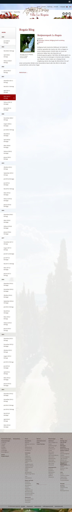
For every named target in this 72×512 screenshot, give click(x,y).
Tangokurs (50, 473)
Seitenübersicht (59, 506)
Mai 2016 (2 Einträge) (7, 312)
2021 (3, 76)
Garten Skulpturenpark (5, 455)
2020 (3, 114)
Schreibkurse (28, 450)
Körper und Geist (29, 480)
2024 (3, 47)
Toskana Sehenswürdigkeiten (64, 452)
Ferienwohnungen (6, 438)
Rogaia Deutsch (26, 17)
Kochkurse (27, 482)
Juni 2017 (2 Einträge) (7, 258)
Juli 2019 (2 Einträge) (9, 179)
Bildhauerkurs (51, 472)
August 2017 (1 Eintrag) (7, 249)
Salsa (26, 476)
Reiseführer (63, 447)
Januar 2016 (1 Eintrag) (7, 329)
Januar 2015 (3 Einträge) (7, 384)
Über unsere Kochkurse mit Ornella (51, 449)
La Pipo (3, 445)
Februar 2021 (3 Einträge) (8, 103)
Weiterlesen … (23, 72)
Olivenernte (28, 497)
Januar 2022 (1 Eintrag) (7, 71)
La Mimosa (3, 442)
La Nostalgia (4, 450)
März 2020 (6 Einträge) (7, 146)
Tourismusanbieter (64, 480)
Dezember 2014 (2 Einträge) (8, 394)
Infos (61, 438)
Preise (38, 442)
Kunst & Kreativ (63, 478)
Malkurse (27, 442)
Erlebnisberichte (52, 467)
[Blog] (67, 6)
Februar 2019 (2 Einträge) (8, 199)
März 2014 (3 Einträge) (7, 426)
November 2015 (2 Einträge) (8, 345)
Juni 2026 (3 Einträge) (7, 42)
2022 (3, 66)
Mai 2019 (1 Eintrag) (9, 189)
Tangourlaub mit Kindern (28, 468)
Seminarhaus (16, 438)
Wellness (62, 469)
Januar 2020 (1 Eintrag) (7, 158)
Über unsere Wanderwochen (52, 457)
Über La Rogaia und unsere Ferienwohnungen (52, 444)
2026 (3, 37)
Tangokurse (27, 456)
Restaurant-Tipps (64, 468)
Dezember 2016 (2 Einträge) (8, 284)
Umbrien (47, 40)
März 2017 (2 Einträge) (7, 268)
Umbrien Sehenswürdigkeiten (64, 456)
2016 (3, 279)
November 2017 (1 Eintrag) (8, 243)
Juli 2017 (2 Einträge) (9, 254)
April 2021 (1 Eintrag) (7, 91)
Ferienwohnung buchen (64, 488)
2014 (3, 389)
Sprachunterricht (28, 494)
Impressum (30, 506)
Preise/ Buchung (41, 444)
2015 (3, 334)
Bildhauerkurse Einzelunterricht (28, 448)
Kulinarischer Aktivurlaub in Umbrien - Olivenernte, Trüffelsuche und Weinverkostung (29, 487)
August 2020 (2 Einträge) (7, 125)
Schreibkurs (51, 470)
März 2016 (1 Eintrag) (7, 318)
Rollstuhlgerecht (5, 452)
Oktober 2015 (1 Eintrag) (8, 351)
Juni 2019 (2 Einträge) (7, 184)
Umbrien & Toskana (64, 475)
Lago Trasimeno (63, 458)
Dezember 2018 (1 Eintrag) (8, 215)
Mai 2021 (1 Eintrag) (9, 86)
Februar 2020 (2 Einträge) (8, 152)
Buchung (50, 6)
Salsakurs (50, 475)
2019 (3, 163)
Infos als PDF (63, 442)
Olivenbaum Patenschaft (28, 501)
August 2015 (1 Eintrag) (7, 357)
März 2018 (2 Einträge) (7, 221)
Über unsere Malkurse (53, 455)
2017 (3, 238)
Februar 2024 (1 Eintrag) (8, 61)
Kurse (26, 438)
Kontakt (56, 6)
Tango (26, 454)
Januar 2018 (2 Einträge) (7, 233)
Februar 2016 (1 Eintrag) (8, 323)
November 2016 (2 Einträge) (8, 290)
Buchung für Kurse (64, 490)
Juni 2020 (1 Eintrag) (9, 130)
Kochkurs (50, 469)
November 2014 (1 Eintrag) (8, 400)
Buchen (39, 438)
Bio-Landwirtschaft (29, 499)
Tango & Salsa (63, 477)
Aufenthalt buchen (41, 440)
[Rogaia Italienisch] (70, 6)
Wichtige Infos (63, 440)
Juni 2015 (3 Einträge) (7, 367)
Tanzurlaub (27, 453)
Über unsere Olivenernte (51, 464)
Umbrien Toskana (64, 450)
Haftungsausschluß (48, 506)
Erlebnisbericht (28, 478)
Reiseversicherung (64, 448)
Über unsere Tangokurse (51, 452)
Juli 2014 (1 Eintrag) (8, 405)
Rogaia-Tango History (30, 473)
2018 (3, 210)
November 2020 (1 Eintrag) (8, 119)
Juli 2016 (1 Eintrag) (8, 307)
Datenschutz (38, 506)
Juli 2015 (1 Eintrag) (8, 362)
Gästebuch (51, 440)
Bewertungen (51, 438)
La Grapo (3, 447)
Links (61, 472)
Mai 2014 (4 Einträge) (7, 414)
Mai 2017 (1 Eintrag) (9, 263)
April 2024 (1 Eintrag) (7, 56)
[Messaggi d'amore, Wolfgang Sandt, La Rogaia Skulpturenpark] (27, 43)
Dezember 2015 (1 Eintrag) (8, 339)
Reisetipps (41, 40)
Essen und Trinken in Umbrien (65, 465)
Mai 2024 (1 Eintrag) (9, 51)
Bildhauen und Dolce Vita (30, 444)
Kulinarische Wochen (29, 493)
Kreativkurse (28, 440)
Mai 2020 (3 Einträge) (7, 134)
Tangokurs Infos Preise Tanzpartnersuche (29, 462)
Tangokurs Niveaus (29, 465)
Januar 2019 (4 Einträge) (7, 205)
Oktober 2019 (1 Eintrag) (8, 168)
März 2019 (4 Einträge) (7, 193)
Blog (38, 483)
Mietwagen (63, 445)
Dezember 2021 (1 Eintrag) (8, 81)
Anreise (62, 444)
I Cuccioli (3, 444)
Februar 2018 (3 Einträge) (8, 227)
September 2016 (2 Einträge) (8, 302)
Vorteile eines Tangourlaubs (28, 458)
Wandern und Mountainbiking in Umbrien (64, 461)
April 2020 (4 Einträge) (7, 140)
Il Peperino (3, 448)
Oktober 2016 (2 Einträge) (8, 296)
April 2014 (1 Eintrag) (7, 420)
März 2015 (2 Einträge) (7, 378)
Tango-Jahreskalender (28, 471)
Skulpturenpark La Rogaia (49, 35)
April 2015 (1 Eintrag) (7, 373)
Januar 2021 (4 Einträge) (7, 109)
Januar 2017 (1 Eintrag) (7, 274)
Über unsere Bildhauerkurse (51, 460)
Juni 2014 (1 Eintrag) (9, 409)
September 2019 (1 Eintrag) (8, 174)
